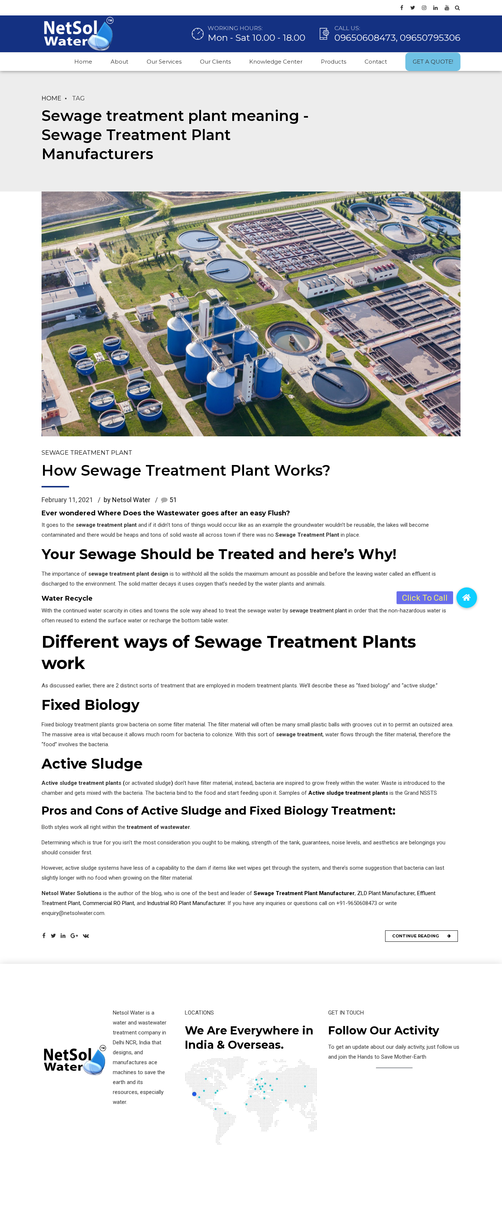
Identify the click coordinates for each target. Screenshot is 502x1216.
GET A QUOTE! (433, 61)
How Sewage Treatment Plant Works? (186, 470)
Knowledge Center (275, 61)
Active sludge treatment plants (348, 793)
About (119, 61)
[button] (466, 597)
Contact (376, 61)
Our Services (164, 61)
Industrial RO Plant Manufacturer (185, 903)
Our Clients (215, 61)
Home (83, 61)
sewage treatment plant (318, 610)
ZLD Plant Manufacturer (386, 893)
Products (333, 61)
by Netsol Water (127, 500)
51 (173, 500)
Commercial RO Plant (108, 903)
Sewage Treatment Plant (87, 452)
